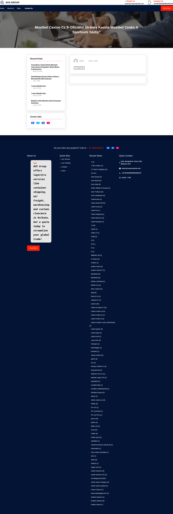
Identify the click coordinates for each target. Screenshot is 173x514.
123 (92, 173)
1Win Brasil (95, 177)
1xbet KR (94, 210)
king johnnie (95, 370)
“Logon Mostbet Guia (38, 86)
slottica (93, 463)
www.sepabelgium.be (98, 493)
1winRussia (95, 199)
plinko (93, 422)
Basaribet (94, 278)
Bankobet (94, 274)
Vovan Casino (96, 490)
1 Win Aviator (96, 166)
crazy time (94, 340)
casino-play (95, 333)
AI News (94, 259)
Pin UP (93, 407)
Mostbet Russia (96, 392)
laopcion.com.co (97, 374)
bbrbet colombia (97, 281)
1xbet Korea (95, 207)
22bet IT (94, 233)
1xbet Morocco (96, 218)
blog (92, 292)
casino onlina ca (97, 311)
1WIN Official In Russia (99, 188)
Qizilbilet (94, 441)
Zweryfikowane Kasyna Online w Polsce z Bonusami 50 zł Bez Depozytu (45, 77)
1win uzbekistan (97, 195)
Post (92, 430)
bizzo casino (95, 289)
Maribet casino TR (97, 378)
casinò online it (96, 319)
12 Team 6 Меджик (98, 169)
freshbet (94, 351)
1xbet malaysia (96, 214)
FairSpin (94, 344)
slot (92, 456)
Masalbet (94, 381)
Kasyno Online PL (97, 366)
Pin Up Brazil (95, 411)
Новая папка (96, 504)
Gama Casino (96, 355)
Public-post (95, 437)
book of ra (94, 296)
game (93, 359)
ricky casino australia (98, 452)
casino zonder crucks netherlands (103, 322)
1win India (94, 184)
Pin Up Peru (95, 415)
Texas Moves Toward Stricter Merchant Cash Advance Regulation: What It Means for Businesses (45, 67)
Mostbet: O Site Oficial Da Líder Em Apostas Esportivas (46, 102)
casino (93, 304)
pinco (93, 419)
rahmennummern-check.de (100, 445)
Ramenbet (94, 448)
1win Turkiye (95, 192)
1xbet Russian (96, 222)
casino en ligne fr (97, 307)
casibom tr (94, 300)
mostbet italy (95, 385)
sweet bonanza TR (98, 475)
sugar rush (95, 467)
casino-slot (95, 336)
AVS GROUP (12, 2)
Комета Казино (96, 497)
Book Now (166, 8)
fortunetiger (95, 348)
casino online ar (96, 315)
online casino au (97, 400)
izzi (92, 363)
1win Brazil (95, 180)
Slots (93, 460)
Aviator (93, 263)
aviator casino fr (96, 270)
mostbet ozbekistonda (99, 389)
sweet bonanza (96, 471)
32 (92, 244)
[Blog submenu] (21, 8)
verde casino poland (98, 486)
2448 (93, 237)
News (93, 396)
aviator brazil (95, 266)
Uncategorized (79, 68)
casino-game (95, 329)
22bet (93, 229)
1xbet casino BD (97, 203)
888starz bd (95, 255)
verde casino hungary (99, 482)
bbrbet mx (94, 285)
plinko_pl (94, 426)
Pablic (93, 404)
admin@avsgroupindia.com (131, 168)
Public (93, 433)
